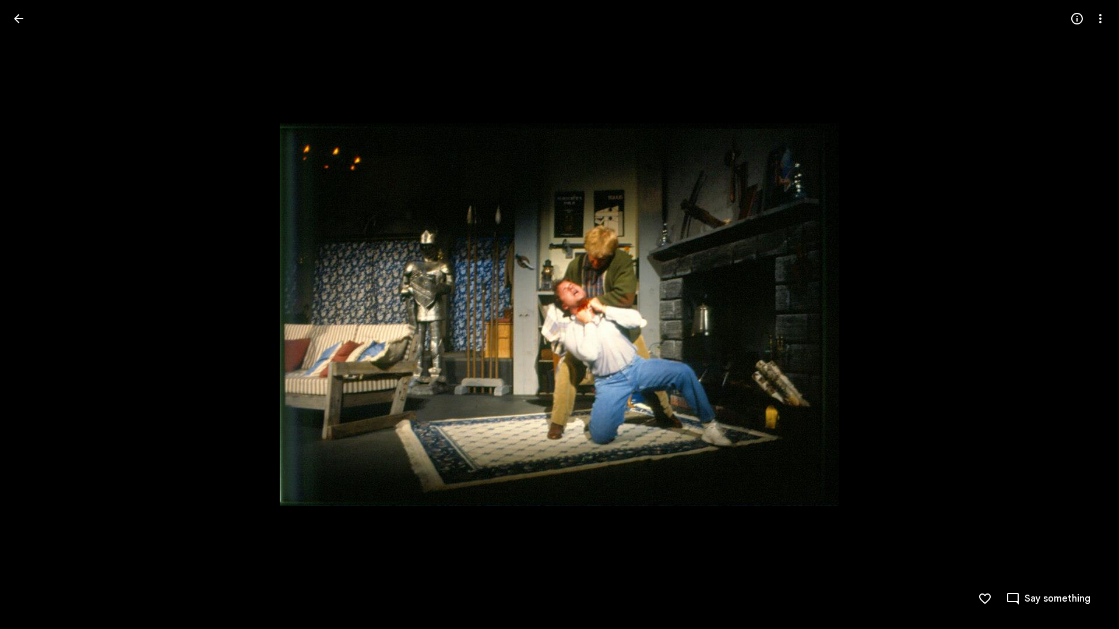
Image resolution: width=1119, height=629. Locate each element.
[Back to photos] (19, 19)
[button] (32, 314)
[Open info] (1077, 18)
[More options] (1100, 18)
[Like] (985, 599)
